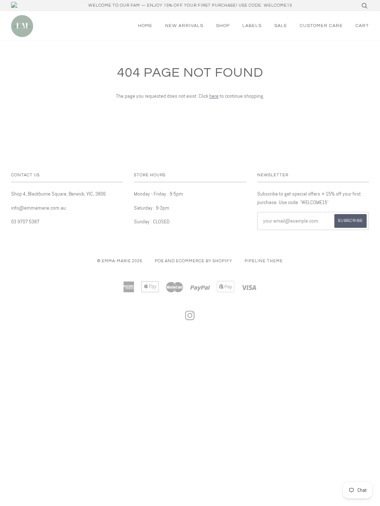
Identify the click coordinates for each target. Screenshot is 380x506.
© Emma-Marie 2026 (119, 261)
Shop (223, 25)
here (214, 96)
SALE (280, 25)
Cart (362, 25)
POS (159, 261)
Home (145, 25)
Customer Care (321, 25)
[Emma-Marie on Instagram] (190, 318)
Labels (252, 25)
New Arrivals (184, 25)
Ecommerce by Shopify (204, 261)
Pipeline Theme (264, 261)
